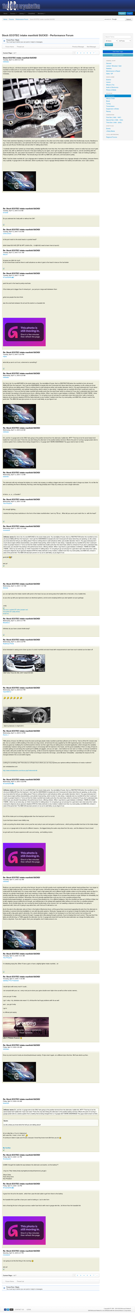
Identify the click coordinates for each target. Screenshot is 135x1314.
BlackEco (6, 622)
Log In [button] (130, 13)
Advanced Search (117, 55)
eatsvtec (6, 476)
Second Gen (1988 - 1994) (114, 120)
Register (122, 13)
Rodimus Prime (8, 643)
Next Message (91, 47)
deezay (5, 588)
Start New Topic (118, 51)
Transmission (110, 106)
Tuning (108, 104)
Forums (13, 13)
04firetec (6, 62)
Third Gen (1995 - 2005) (114, 122)
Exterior (108, 80)
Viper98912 (7, 692)
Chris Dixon (7, 233)
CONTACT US (19, 1309)
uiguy (5, 356)
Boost (108, 101)
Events (108, 128)
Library (21, 13)
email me (6, 613)
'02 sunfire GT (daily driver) (11, 612)
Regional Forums (111, 137)
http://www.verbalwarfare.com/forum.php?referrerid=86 (20, 770)
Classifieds (31, 13)
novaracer (6, 530)
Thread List (20, 47)
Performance (110, 96)
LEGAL (29, 1309)
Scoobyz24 (7, 1159)
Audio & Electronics (112, 87)
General (108, 63)
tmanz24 (6, 1103)
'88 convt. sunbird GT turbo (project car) (15, 610)
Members (41, 13)
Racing (108, 111)
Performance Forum (22, 19)
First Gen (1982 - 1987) (113, 117)
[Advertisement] (67, 27)
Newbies (109, 68)
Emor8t (5, 212)
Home (5, 13)
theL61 (5, 254)
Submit (128, 19)
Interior (108, 82)
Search (108, 45)
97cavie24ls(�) (8, 277)
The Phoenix (7, 503)
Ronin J (5, 735)
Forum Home (10, 47)
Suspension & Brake (112, 109)
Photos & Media (111, 90)
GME (11, 1309)
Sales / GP (109, 74)
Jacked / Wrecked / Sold (113, 66)
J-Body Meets (110, 131)
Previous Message (78, 47)
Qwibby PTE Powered (11, 980)
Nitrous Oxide (110, 98)
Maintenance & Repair (113, 71)
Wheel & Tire (110, 85)
